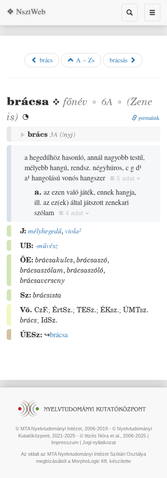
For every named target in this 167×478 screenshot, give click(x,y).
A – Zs (84, 60)
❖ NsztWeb (26, 11)
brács (45, 60)
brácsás (120, 60)
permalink (148, 117)
